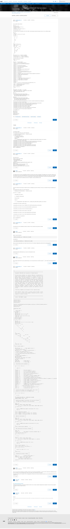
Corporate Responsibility (31, 518)
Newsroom (20, 518)
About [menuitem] (8, 3)
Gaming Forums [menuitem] (30, 3)
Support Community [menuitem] (3, 3)
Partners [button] (24, 1)
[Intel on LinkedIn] (12, 520)
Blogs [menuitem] (34, 3)
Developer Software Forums (20, 12)
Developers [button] (20, 1)
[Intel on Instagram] (16, 520)
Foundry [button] (28, 1)
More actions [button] (54, 15)
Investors (23, 518)
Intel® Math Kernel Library (26, 116)
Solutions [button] (14, 1)
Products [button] (5, 1)
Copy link (49, 150)
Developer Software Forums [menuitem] (14, 3)
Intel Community (14, 12)
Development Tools (18, 116)
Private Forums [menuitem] (39, 3)
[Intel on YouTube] (14, 520)
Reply (55, 119)
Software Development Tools (28, 12)
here (35, 510)
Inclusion (37, 518)
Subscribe (47, 15)
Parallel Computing (34, 116)
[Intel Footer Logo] (4, 521)
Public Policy (41, 518)
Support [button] (10, 1)
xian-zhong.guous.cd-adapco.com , (17, 484)
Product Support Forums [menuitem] (23, 3)
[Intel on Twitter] (10, 520)
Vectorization (41, 116)
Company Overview (11, 518)
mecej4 (22, 484)
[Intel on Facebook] (8, 520)
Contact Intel (16, 518)
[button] (56, 20)
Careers (26, 518)
